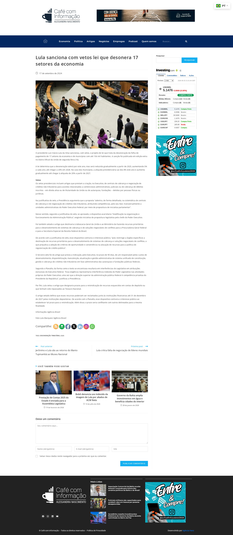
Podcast (133, 41)
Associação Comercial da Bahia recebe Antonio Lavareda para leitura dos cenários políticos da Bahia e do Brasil (124, 488)
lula (62, 336)
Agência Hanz (188, 530)
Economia (64, 41)
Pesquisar (160, 56)
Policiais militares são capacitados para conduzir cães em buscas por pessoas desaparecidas (124, 502)
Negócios (104, 41)
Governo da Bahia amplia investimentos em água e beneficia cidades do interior (129, 398)
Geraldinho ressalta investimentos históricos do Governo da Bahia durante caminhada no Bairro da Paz (124, 516)
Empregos (119, 41)
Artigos (91, 41)
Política (78, 41)
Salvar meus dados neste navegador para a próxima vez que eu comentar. (73, 456)
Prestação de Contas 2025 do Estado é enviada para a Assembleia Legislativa (54, 400)
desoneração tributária (50, 336)
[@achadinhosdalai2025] (176, 155)
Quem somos (149, 41)
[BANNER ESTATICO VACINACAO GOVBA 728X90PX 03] (146, 16)
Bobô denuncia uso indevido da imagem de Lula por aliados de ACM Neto (92, 397)
